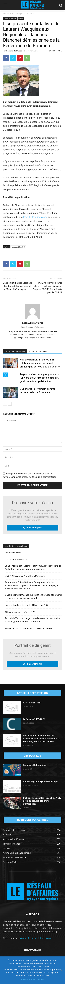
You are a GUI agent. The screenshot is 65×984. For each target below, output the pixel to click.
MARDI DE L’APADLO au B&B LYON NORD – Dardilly (28, 628)
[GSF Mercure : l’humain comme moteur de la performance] (10, 392)
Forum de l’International (35, 765)
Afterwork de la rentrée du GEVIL (20, 612)
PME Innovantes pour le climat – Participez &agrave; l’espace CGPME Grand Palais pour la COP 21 (47, 287)
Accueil (6, 13)
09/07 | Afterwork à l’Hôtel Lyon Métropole (25, 576)
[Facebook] (6, 58)
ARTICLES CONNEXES (15, 351)
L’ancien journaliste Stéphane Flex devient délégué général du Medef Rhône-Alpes (17, 286)
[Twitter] (13, 58)
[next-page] (10, 404)
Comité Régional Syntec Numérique (40, 781)
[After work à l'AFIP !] (12, 707)
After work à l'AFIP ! (14, 552)
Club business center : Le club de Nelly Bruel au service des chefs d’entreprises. (42, 801)
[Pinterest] (20, 58)
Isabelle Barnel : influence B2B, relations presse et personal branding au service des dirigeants (40, 363)
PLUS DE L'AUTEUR (38, 351)
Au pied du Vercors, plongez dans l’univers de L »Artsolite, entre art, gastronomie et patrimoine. (39, 378)
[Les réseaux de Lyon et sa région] (32, 891)
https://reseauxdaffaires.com (32, 327)
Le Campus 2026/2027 (16, 559)
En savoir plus (33, 527)
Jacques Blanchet (18, 247)
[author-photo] (32, 318)
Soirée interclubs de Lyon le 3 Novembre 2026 (27, 605)
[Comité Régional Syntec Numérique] (12, 786)
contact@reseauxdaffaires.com (36, 938)
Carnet (32, 13)
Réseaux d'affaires (14, 51)
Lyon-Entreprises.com (35, 217)
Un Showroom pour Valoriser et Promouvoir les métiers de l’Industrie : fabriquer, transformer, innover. (33, 567)
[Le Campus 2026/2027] (12, 724)
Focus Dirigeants (19, 13)
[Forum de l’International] (12, 770)
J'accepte (25, 979)
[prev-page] (5, 404)
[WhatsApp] (27, 58)
